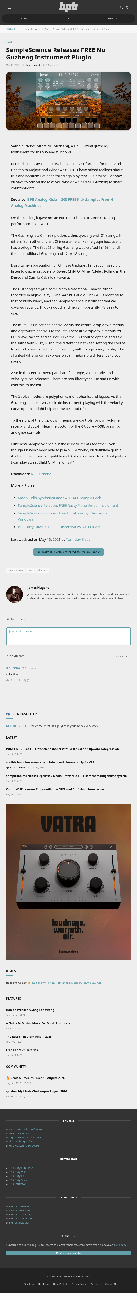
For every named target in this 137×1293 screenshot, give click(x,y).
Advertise (96, 1283)
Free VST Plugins (19, 1133)
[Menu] (10, 7)
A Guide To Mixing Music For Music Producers (38, 1023)
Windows (42, 570)
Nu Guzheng (41, 473)
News (24, 18)
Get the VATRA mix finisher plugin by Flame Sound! (66, 982)
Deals (68, 18)
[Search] (121, 7)
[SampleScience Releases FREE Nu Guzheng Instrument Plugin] (68, 101)
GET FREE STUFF (16, 726)
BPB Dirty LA (16, 1176)
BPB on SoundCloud (21, 1218)
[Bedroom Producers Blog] (68, 7)
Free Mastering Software (24, 1145)
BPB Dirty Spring (19, 1180)
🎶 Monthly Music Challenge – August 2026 (36, 1091)
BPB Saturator (17, 1184)
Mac (30, 570)
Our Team (43, 1283)
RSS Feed (119, 1245)
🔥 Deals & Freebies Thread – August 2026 (35, 1078)
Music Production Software (25, 1129)
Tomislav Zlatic (78, 539)
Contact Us (111, 1283)
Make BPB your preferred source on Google (71, 552)
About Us (29, 1283)
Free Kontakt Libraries (22, 1050)
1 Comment (52, 65)
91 (28, 1096)
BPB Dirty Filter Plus (21, 1168)
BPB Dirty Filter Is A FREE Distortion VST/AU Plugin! (59, 526)
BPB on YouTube (19, 1206)
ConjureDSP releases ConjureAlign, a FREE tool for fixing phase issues (55, 789)
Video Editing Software (22, 1141)
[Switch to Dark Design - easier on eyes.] (127, 7)
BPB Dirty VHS (17, 1172)
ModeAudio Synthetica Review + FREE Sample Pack (59, 497)
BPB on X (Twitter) (20, 1214)
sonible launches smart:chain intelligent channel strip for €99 (50, 762)
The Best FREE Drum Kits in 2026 (29, 1037)
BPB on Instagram (20, 1222)
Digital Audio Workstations (25, 1137)
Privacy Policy (79, 1283)
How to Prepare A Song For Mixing (30, 1010)
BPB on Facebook (19, 1210)
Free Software (15, 570)
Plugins (113, 18)
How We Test (60, 1283)
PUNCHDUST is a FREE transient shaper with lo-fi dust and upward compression (62, 749)
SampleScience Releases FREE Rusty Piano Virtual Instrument (68, 505)
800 (29, 1083)
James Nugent (33, 65)
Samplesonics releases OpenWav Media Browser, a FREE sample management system (66, 776)
